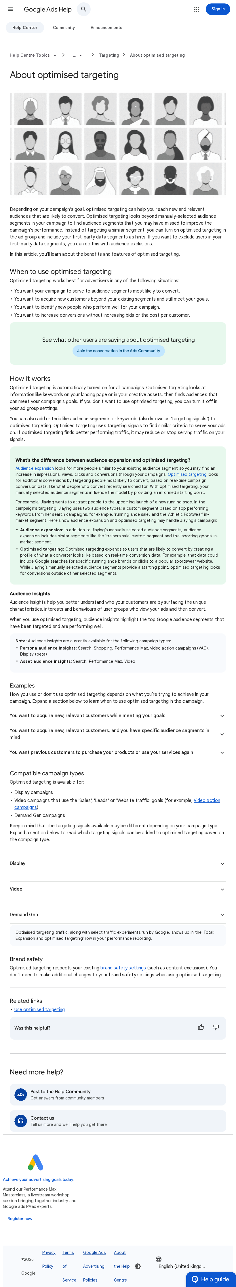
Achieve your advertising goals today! (39, 1179)
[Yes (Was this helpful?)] (201, 1028)
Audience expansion (35, 468)
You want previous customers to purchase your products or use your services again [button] (101, 752)
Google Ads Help (48, 9)
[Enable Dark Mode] (138, 1266)
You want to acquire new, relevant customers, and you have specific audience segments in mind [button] (109, 734)
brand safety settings (123, 968)
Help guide (215, 1279)
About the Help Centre (122, 1266)
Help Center (24, 27)
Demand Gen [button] (24, 915)
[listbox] (183, 1266)
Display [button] (18, 863)
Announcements (106, 27)
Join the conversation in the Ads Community (118, 350)
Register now (19, 1218)
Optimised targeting (187, 474)
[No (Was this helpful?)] (216, 1028)
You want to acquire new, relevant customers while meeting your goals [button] (87, 716)
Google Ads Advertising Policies (94, 1266)
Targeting (109, 55)
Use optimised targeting (39, 1010)
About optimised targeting (157, 55)
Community (64, 27)
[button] (10, 9)
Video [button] (16, 889)
